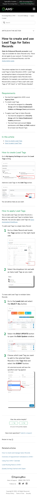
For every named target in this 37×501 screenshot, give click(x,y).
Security (28, 493)
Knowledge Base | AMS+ (9, 16)
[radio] (13, 423)
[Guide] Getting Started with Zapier (14, 469)
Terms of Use (20, 493)
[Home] (8, 10)
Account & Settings (23, 16)
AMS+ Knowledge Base (26, 1)
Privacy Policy (10, 493)
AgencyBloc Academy (10, 1)
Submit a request (26, 433)
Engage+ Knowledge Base (10, 4)
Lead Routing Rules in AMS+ (11, 465)
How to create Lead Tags (13, 141)
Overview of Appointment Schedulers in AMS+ (17, 457)
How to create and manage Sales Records (16, 453)
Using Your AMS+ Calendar (11, 461)
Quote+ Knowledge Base (27, 4)
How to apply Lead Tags (13, 143)
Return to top (6, 439)
